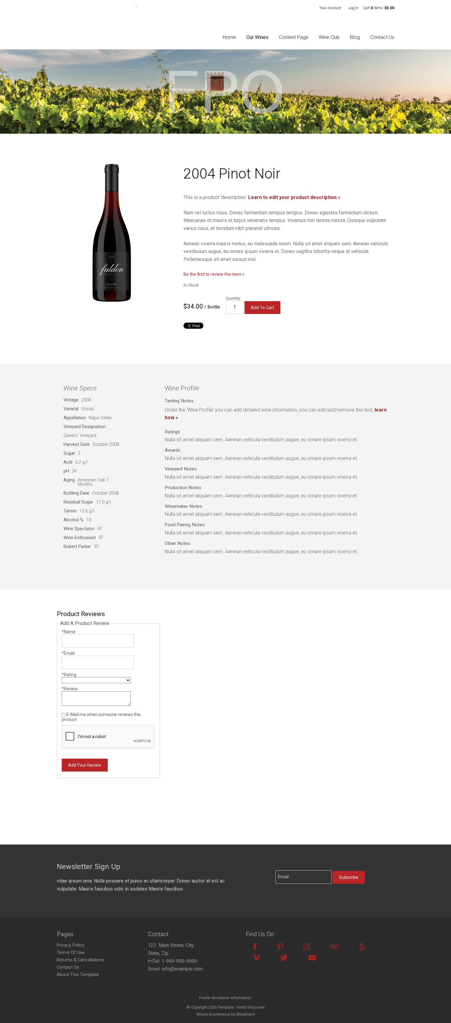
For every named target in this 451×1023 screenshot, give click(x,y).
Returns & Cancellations (81, 960)
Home (229, 37)
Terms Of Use (71, 952)
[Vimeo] (256, 958)
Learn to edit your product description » (294, 197)
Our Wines (257, 37)
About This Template (78, 974)
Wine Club (329, 37)
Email (279, 867)
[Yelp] (362, 946)
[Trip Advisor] (334, 946)
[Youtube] (312, 958)
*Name (68, 631)
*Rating (69, 674)
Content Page (293, 37)
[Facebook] (255, 946)
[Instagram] (306, 946)
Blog (355, 37)
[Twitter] (284, 958)
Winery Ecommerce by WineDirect (225, 1014)
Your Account (330, 8)
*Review (70, 688)
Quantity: (233, 298)
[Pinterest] (280, 946)
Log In (353, 8)
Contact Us (382, 37)
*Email (68, 653)
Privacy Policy (70, 945)
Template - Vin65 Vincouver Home (96, 22)
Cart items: (378, 8)
